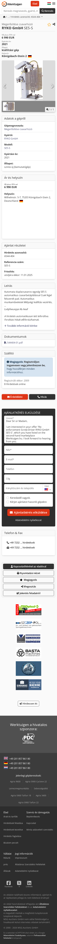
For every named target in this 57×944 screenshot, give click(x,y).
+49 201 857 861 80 (19, 758)
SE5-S (7, 148)
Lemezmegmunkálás (19, 788)
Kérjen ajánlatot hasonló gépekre (28, 501)
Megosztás (29, 586)
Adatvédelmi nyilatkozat (28, 520)
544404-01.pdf (15, 342)
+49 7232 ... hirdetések (22, 542)
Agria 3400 (41, 795)
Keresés (48, 11)
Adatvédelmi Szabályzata (15, 935)
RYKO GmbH (11, 138)
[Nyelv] (49, 3)
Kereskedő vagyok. (20, 497)
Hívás (43, 396)
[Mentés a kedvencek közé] (49, 25)
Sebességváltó (41, 788)
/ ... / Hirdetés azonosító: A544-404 (23, 16)
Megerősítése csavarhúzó (18, 129)
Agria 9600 (15, 781)
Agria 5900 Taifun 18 (21, 795)
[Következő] (52, 86)
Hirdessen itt (29, 703)
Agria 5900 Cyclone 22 (36, 781)
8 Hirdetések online (15, 384)
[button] (53, 3)
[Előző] (4, 86)
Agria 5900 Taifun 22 (28, 802)
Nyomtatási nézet (29, 573)
